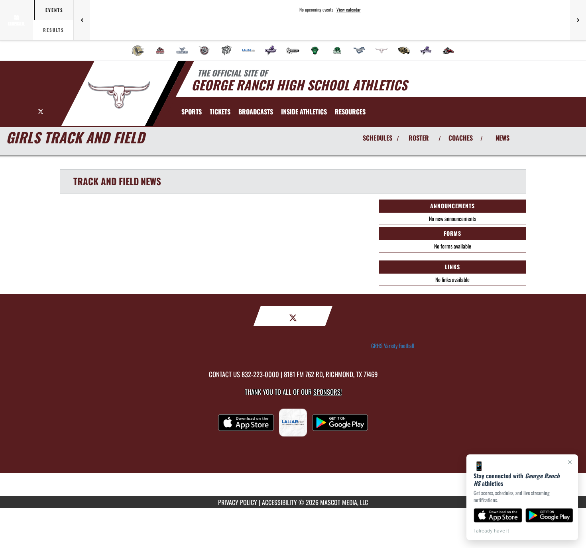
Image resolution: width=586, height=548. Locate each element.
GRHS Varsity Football (392, 346)
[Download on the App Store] (498, 515)
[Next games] (578, 20)
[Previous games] (82, 20)
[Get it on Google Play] (549, 515)
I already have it (491, 531)
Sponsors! (327, 392)
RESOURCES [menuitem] (350, 111)
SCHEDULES (377, 138)
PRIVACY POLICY (237, 502)
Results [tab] (53, 30)
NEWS (502, 138)
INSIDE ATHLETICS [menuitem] (304, 111)
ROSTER (419, 138)
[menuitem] (138, 51)
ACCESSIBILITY (279, 502)
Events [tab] (54, 10)
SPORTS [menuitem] (191, 111)
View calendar (348, 9)
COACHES (460, 138)
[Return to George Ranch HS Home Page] (119, 94)
